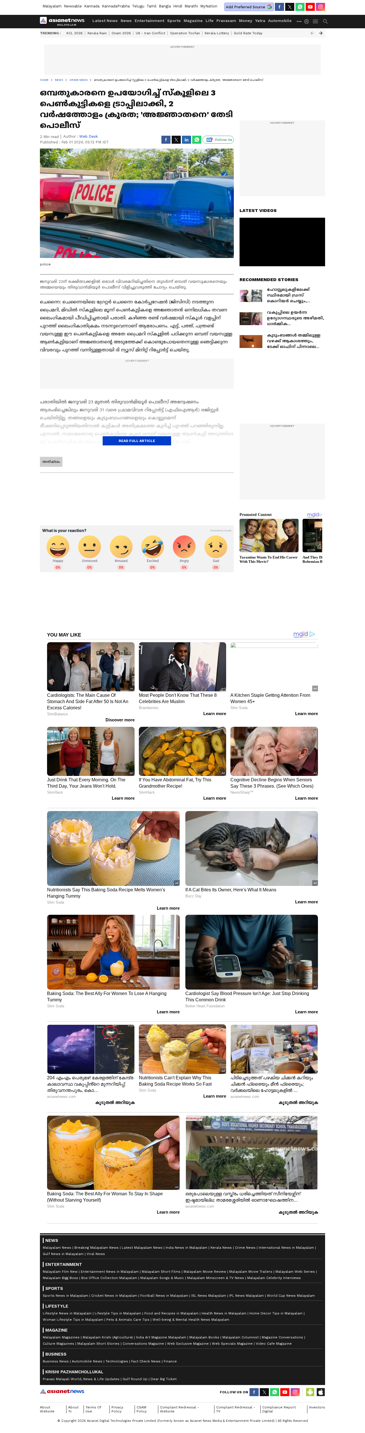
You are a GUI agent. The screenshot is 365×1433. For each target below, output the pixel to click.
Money (245, 20)
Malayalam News (57, 1248)
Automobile (280, 20)
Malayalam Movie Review (205, 1272)
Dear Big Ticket (164, 1379)
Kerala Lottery (217, 33)
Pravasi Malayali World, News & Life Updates (81, 1379)
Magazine (193, 20)
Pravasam (226, 20)
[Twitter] (289, 7)
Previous (312, 33)
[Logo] (64, 21)
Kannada (92, 6)
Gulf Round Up (135, 1379)
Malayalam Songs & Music (162, 1278)
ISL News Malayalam (208, 1296)
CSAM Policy (142, 1409)
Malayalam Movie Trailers (250, 1272)
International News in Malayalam (286, 1248)
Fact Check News (146, 1361)
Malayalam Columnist (240, 1337)
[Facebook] (279, 7)
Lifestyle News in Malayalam (67, 1313)
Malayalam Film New (60, 1272)
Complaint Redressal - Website (179, 1409)
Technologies (117, 1361)
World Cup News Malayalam (291, 1296)
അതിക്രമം (51, 462)
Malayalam (52, 6)
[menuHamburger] (316, 21)
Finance (170, 1361)
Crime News (245, 1248)
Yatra (260, 20)
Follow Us (223, 140)
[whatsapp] (300, 7)
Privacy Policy (117, 1409)
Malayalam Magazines (61, 1337)
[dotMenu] (299, 21)
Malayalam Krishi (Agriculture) (108, 1337)
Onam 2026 (121, 33)
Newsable (73, 6)
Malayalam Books (204, 1337)
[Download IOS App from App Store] (320, 1392)
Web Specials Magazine (232, 1344)
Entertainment (149, 20)
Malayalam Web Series (295, 1272)
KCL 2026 (74, 33)
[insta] (320, 7)
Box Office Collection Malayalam (109, 1278)
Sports (174, 20)
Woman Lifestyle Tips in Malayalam (73, 1320)
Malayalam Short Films (161, 1272)
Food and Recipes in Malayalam (171, 1313)
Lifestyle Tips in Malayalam (118, 1313)
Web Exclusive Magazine (188, 1344)
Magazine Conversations (282, 1337)
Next (321, 33)
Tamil (152, 6)
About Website (47, 1409)
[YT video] (310, 7)
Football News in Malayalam (164, 1296)
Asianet (62, 1391)
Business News (56, 1361)
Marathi (191, 6)
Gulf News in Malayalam (63, 1254)
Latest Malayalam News (142, 1248)
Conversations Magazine (143, 1344)
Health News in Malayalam (224, 1313)
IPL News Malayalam (246, 1296)
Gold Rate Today (248, 33)
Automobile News (87, 1361)
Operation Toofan (185, 33)
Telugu (138, 6)
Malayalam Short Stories (98, 1344)
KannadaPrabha (116, 6)
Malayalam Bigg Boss (60, 1278)
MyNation (208, 6)
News (126, 20)
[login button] (308, 21)
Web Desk (88, 136)
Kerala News (221, 1248)
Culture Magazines (58, 1344)
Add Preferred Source (245, 7)
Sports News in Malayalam (65, 1296)
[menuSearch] (325, 21)
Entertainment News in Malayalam (110, 1272)
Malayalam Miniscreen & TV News (215, 1278)
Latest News (105, 20)
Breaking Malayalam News (96, 1248)
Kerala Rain (97, 33)
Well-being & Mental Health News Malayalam (191, 1320)
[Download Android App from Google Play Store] (310, 1392)
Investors (317, 1407)
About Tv (73, 1409)
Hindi (177, 6)
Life (210, 20)
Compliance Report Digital (279, 1409)
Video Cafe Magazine (274, 1344)
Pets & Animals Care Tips (127, 1320)
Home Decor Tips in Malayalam (276, 1313)
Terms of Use (93, 1409)
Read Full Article (137, 441)
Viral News (96, 1254)
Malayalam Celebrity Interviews (274, 1278)
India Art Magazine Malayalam (161, 1337)
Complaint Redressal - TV (235, 1409)
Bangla (165, 6)
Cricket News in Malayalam (114, 1296)
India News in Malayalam (186, 1248)
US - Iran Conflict (150, 33)
